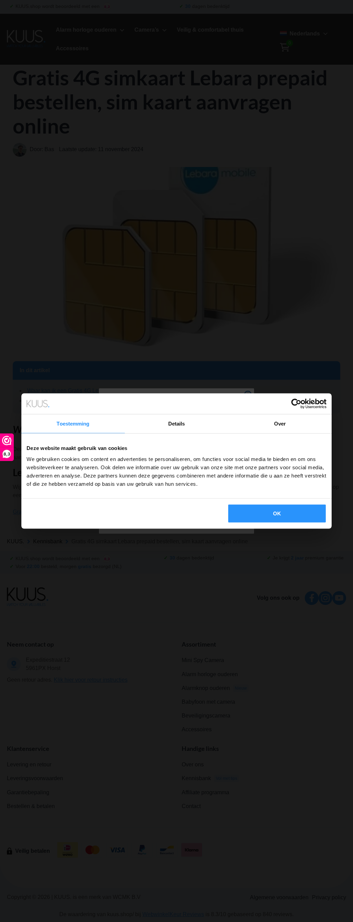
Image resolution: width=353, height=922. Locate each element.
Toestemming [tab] (73, 424)
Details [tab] (176, 424)
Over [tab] (280, 424)
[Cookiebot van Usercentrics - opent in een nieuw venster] (296, 404)
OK (277, 513)
